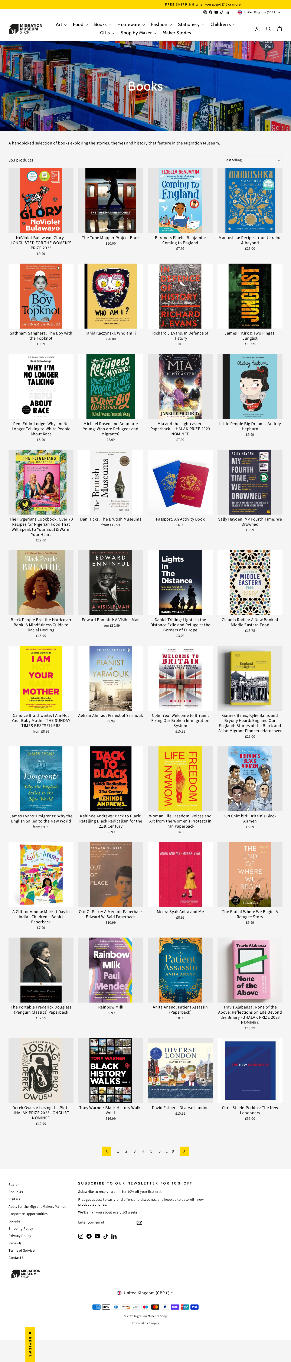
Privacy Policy (20, 1235)
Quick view (41, 228)
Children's (221, 24)
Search (14, 1184)
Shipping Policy (21, 1228)
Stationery (189, 24)
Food (79, 24)
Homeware (129, 24)
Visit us (14, 1199)
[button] (85, 1322)
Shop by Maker (137, 33)
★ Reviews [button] (30, 1344)
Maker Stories (177, 33)
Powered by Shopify (145, 1323)
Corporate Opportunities (28, 1213)
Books (101, 24)
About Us (16, 1192)
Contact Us (17, 1257)
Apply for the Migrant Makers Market (37, 1206)
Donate (14, 1221)
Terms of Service (22, 1250)
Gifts (105, 33)
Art (59, 24)
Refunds (15, 1243)
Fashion (159, 24)
